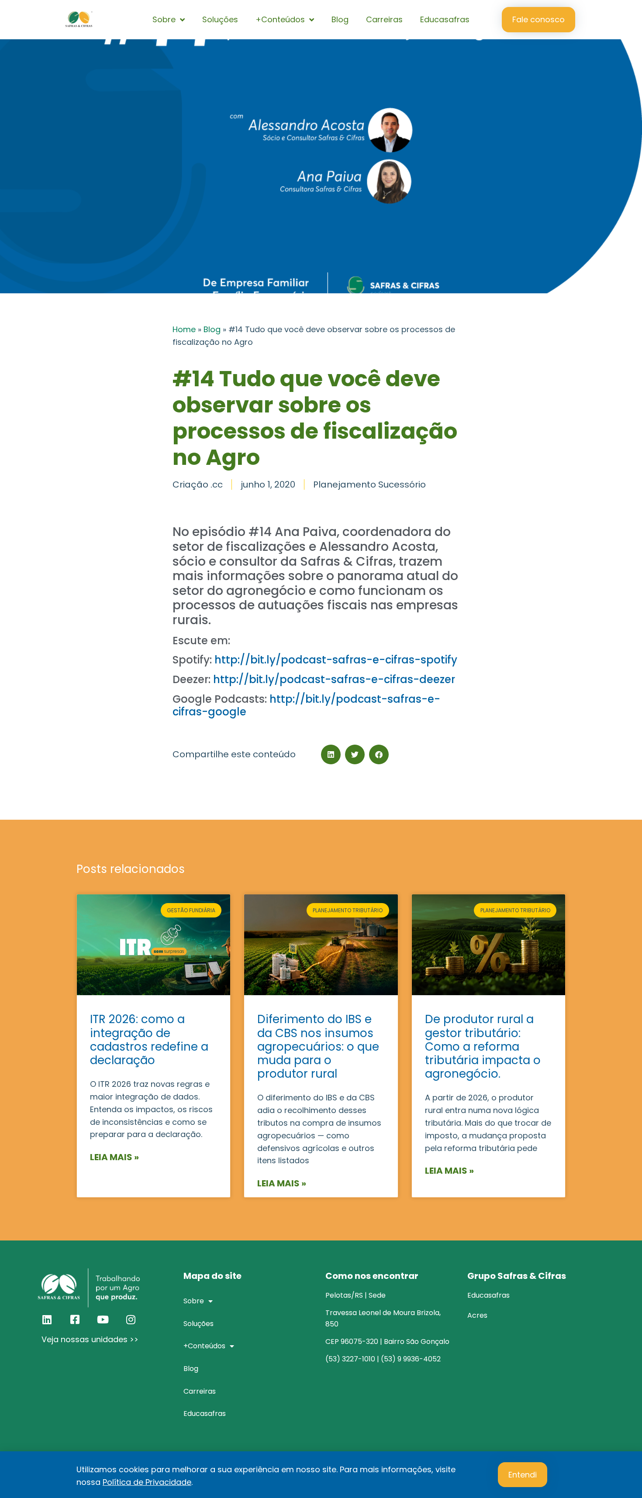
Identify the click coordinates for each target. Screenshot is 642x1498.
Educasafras (444, 19)
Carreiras (384, 19)
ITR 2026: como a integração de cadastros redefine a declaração (149, 1039)
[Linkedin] (46, 1319)
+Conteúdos (280, 19)
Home (184, 329)
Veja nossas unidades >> (89, 1339)
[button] (331, 754)
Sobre (164, 19)
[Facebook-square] (74, 1319)
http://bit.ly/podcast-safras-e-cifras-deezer (334, 679)
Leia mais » (114, 1157)
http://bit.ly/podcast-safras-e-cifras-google (306, 705)
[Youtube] (102, 1319)
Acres (477, 1315)
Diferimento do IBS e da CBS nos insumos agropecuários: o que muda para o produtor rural (318, 1046)
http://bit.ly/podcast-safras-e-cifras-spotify (335, 660)
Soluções (220, 19)
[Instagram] (130, 1319)
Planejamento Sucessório (369, 484)
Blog (340, 19)
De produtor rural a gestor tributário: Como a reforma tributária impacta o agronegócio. (483, 1046)
